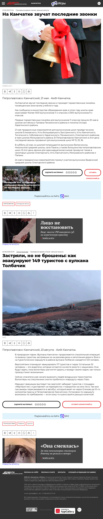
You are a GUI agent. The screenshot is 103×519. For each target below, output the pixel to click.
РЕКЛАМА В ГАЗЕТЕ (48, 472)
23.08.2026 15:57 (8, 252)
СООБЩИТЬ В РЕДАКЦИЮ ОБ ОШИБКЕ (82, 472)
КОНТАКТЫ (61, 472)
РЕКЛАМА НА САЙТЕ (31, 472)
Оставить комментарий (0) (92, 174)
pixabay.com (7, 86)
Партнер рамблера (46, 509)
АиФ (4, 337)
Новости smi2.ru (10, 244)
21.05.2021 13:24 (8, 10)
